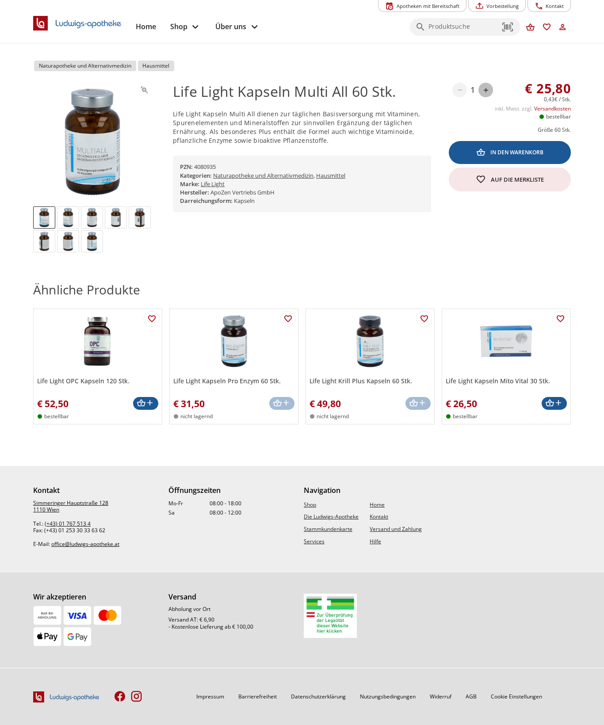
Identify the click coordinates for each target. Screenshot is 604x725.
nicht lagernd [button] (196, 416)
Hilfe (375, 541)
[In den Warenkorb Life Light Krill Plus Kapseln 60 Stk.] (418, 403)
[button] (508, 26)
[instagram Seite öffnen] (136, 697)
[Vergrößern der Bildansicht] (144, 90)
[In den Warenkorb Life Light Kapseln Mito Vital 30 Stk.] (554, 403)
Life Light (213, 184)
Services (314, 541)
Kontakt (379, 516)
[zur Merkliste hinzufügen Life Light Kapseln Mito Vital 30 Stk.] (560, 319)
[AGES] (330, 616)
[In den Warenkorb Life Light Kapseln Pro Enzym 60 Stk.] (281, 403)
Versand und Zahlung (396, 529)
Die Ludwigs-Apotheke (331, 516)
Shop (310, 504)
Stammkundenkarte (328, 529)
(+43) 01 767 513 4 (68, 523)
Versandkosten (552, 108)
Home (377, 504)
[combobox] (462, 29)
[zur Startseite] (81, 23)
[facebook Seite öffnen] (120, 697)
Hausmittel (330, 175)
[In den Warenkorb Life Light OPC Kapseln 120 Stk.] (145, 403)
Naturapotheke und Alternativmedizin (263, 175)
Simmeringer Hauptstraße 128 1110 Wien (70, 506)
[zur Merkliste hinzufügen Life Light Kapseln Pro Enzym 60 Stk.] (288, 319)
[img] (44, 217)
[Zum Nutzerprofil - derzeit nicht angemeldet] (562, 27)
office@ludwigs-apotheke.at (85, 544)
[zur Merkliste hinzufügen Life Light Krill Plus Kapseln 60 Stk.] (424, 319)
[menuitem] (146, 27)
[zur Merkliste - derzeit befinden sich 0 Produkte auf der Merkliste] (547, 27)
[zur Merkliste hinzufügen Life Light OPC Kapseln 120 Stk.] (152, 319)
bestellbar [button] (558, 116)
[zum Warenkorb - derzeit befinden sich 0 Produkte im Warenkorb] (530, 27)
